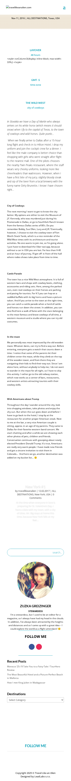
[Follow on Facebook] (32, 647)
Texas (51, 18)
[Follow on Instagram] (39, 647)
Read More (35, 530)
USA (57, 18)
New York (40, 494)
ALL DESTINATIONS (37, 18)
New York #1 (35, 486)
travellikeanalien (27, 490)
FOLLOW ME (35, 745)
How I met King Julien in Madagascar (26, 682)
